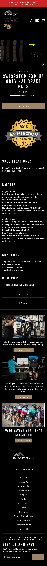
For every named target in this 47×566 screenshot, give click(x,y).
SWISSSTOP (23, 72)
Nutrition (23, 512)
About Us (23, 482)
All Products (23, 503)
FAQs (23, 499)
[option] (23, 3)
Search (23, 477)
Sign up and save (23, 469)
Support (23, 495)
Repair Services (23, 350)
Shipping (13, 95)
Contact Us (23, 486)
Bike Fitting (23, 397)
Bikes (23, 507)
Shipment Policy (23, 524)
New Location (23, 529)
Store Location (23, 490)
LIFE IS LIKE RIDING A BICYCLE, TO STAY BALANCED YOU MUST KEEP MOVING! (23, 539)
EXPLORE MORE (23, 440)
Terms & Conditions (23, 516)
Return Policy (23, 520)
